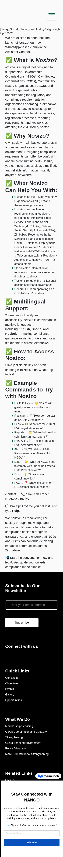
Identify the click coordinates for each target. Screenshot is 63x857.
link (30, 365)
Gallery (9, 694)
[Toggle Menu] (51, 13)
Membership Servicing (19, 726)
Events (9, 688)
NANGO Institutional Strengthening (27, 754)
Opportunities (13, 700)
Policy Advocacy (15, 748)
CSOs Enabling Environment (23, 742)
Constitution (12, 677)
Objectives (11, 683)
